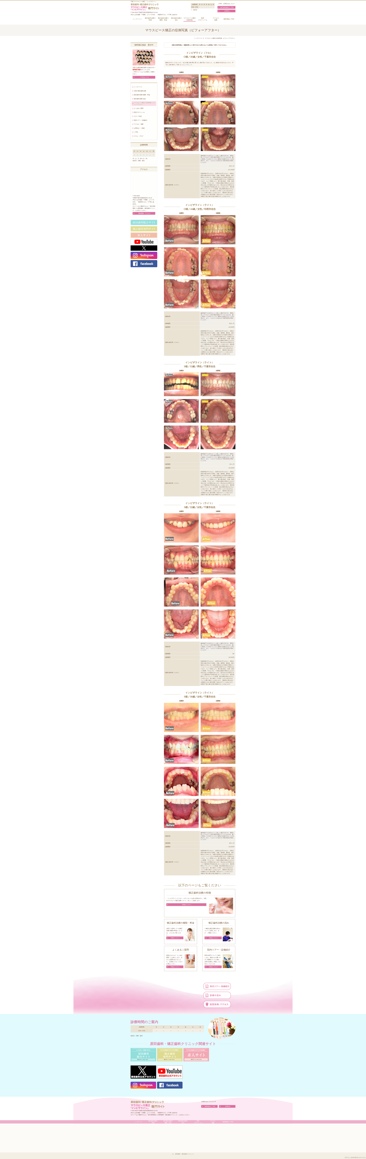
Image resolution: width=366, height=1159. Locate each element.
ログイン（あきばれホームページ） (355, 1157)
